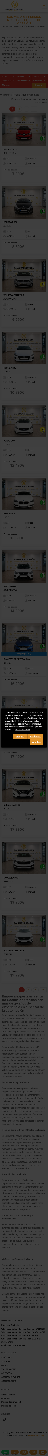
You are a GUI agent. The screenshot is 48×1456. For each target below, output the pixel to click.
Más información (22, 729)
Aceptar (20, 736)
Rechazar (35, 736)
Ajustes (36, 742)
